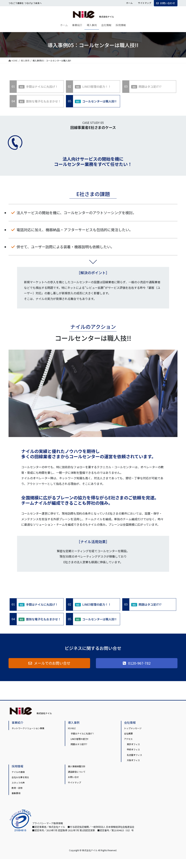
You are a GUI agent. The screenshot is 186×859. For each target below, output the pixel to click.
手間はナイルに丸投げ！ (83, 733)
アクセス (128, 738)
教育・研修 (17, 787)
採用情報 (17, 766)
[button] (49, 663)
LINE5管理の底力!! (79, 738)
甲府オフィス (133, 749)
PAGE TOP (178, 829)
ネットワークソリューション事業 (28, 728)
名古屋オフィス (134, 754)
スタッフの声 (18, 782)
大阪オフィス (133, 760)
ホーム (129, 2)
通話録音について (76, 771)
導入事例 (74, 722)
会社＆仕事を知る (20, 777)
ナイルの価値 (18, 771)
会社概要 (128, 733)
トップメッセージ (132, 728)
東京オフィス (133, 744)
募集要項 (16, 793)
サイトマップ (144, 2)
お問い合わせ (167, 3)
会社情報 (130, 722)
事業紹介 (17, 722)
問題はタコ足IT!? (79, 744)
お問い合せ (73, 776)
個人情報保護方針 (76, 766)
